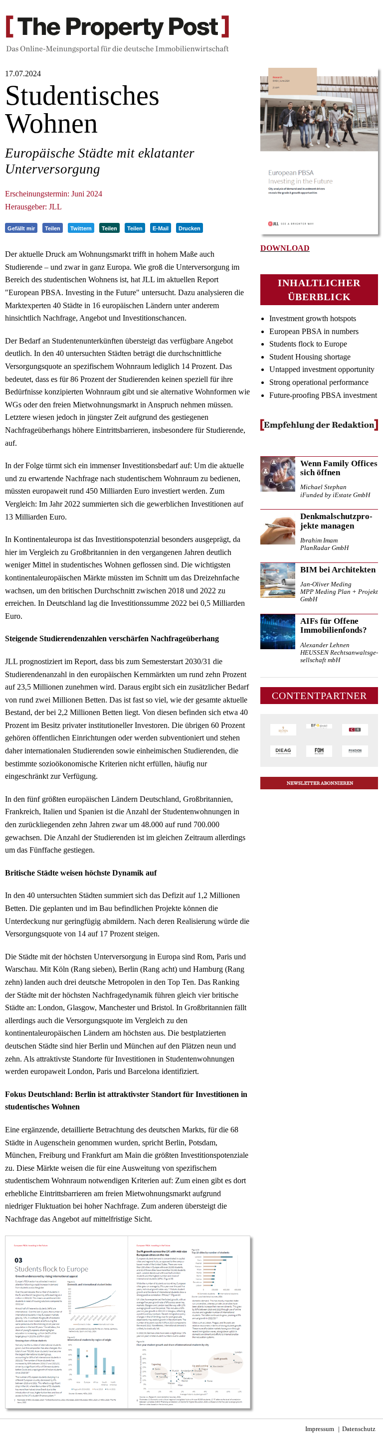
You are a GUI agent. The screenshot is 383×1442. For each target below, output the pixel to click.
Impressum (319, 1429)
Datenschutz (359, 1429)
